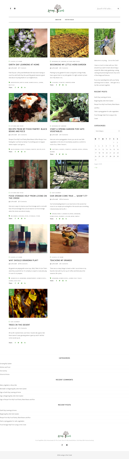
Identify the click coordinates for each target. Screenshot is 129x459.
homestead (54, 216)
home (27, 82)
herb (73, 82)
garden (68, 82)
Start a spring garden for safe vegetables (106, 111)
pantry (33, 149)
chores (61, 149)
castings (55, 149)
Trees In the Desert (19, 325)
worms (52, 152)
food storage (25, 149)
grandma (77, 214)
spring (85, 149)
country (62, 82)
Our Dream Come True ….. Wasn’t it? (68, 196)
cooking (55, 82)
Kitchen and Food (73, 61)
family (59, 214)
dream (54, 214)
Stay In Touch (69, 19)
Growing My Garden (59, 61)
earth (22, 82)
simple (77, 216)
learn (41, 82)
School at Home (16, 61)
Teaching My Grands (61, 260)
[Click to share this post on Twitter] (18, 87)
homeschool (33, 82)
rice (43, 149)
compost (68, 149)
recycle (12, 85)
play (19, 281)
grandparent (31, 278)
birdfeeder (15, 82)
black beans (15, 149)
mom (72, 216)
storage (32, 216)
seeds (80, 149)
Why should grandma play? (23, 260)
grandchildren (67, 214)
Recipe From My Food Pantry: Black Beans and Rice (106, 106)
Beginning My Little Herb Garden (68, 64)
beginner (14, 216)
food (26, 216)
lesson (67, 216)
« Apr (95, 167)
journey (62, 216)
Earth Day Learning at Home (24, 64)
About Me (58, 19)
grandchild (15, 278)
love (15, 281)
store (38, 216)
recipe (39, 149)
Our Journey (56, 193)
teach (79, 278)
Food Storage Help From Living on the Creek (105, 117)
